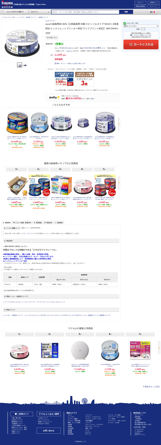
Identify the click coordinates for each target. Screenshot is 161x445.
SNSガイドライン (140, 434)
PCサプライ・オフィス (92, 426)
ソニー (5, 302)
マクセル (12, 302)
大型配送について (17, 423)
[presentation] (6, 222)
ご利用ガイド (153, 2)
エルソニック (60, 302)
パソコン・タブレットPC (93, 419)
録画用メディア (43, 17)
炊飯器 (70, 426)
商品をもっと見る (152, 387)
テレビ (70, 415)
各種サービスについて (45, 421)
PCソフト (88, 434)
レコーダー (71, 417)
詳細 (92, 98)
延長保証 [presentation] (39, 222)
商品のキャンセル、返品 (19, 427)
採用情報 (137, 417)
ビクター (19, 302)
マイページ (153, 6)
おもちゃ (88, 432)
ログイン (140, 2)
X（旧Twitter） (139, 431)
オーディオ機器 (72, 419)
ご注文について (43, 418)
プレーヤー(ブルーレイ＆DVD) (57, 315)
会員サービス (16, 433)
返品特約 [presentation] (60, 222)
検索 (126, 12)
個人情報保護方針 (140, 422)
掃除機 (70, 432)
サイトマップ (139, 415)
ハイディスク (27, 302)
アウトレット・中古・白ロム (117, 420)
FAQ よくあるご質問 (50, 414)
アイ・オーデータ (39, 302)
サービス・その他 (113, 422)
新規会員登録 (140, 6)
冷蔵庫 (70, 424)
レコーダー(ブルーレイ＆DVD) (35, 315)
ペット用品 (111, 419)
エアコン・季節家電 (74, 420)
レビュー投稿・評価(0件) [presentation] (23, 222)
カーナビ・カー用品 (114, 415)
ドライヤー (88, 415)
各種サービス (16, 431)
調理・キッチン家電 (74, 422)
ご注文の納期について (18, 425)
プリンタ (88, 422)
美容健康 (70, 434)
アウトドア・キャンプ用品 (116, 417)
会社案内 (137, 420)
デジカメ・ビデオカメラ (93, 417)
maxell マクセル (50, 20)
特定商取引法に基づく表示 (143, 424)
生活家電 (70, 428)
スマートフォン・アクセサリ (94, 424)
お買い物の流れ (16, 418)
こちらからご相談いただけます (142, 35)
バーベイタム (50, 302)
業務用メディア (105, 315)
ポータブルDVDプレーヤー (78, 315)
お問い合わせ (48, 431)
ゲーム (87, 430)
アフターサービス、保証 (19, 429)
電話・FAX (88, 428)
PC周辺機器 (89, 420)
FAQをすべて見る (43, 423)
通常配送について (17, 421)
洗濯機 (70, 430)
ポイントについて (43, 420)
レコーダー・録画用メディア (27, 17)
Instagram (137, 433)
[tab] (7, 222)
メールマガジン (139, 429)
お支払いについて (17, 420)
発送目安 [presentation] (49, 222)
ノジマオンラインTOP (8, 17)
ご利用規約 (138, 419)
